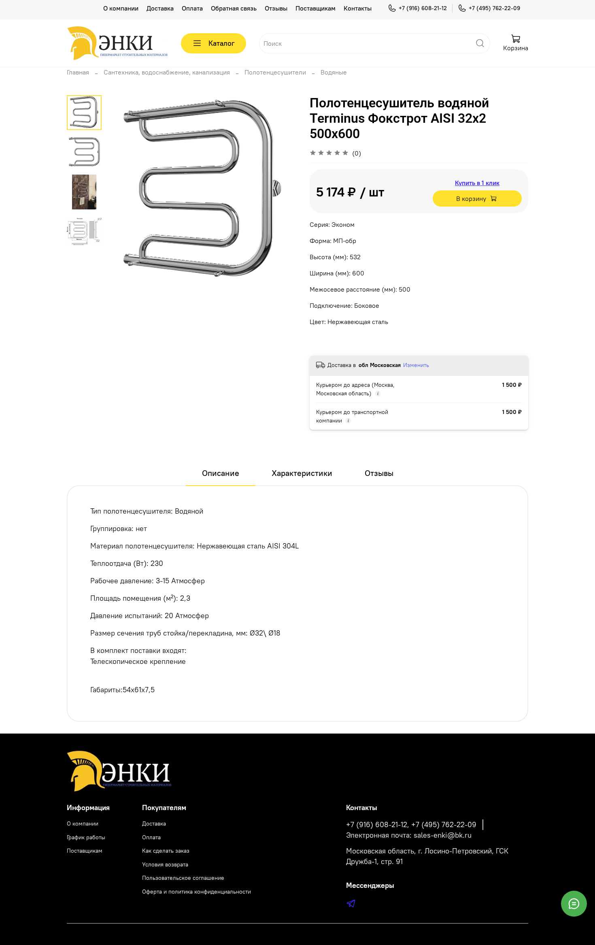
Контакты (358, 8)
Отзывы (276, 8)
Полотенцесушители (275, 72)
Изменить (416, 365)
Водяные (334, 72)
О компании (120, 8)
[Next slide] (281, 191)
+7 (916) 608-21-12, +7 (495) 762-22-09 (411, 824)
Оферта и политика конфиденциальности (196, 891)
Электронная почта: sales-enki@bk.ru (409, 835)
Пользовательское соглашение (183, 877)
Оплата (192, 8)
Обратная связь (234, 8)
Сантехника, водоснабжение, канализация (167, 72)
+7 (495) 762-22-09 (494, 8)
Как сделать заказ (165, 850)
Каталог (221, 43)
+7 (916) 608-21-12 (423, 8)
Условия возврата (165, 864)
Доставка (160, 8)
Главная (78, 72)
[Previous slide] (122, 191)
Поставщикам (315, 8)
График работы (86, 837)
